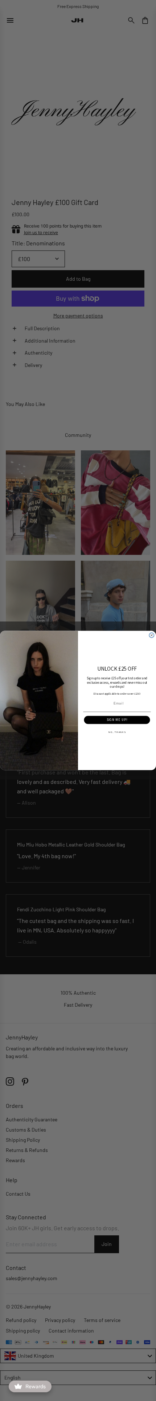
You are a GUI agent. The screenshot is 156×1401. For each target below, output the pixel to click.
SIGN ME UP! (117, 720)
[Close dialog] (151, 635)
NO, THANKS (117, 731)
